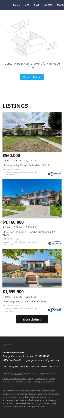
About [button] (48, 4)
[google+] (37, 411)
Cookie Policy (41, 378)
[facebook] (4, 411)
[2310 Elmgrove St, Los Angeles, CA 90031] (32, 268)
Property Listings (23, 381)
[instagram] (17, 411)
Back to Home (32, 77)
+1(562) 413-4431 (11, 360)
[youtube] (23, 411)
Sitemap (36, 381)
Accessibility (47, 381)
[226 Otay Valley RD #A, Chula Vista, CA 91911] (32, 132)
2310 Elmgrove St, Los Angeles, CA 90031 (24, 301)
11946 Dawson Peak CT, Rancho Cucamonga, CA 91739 (28, 233)
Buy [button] (27, 4)
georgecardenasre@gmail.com (43, 360)
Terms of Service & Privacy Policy (17, 378)
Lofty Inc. (18, 373)
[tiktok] (30, 411)
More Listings (32, 319)
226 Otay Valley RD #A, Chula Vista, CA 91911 (27, 165)
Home (16, 4)
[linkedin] (10, 411)
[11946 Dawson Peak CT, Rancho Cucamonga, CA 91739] (32, 198)
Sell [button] (37, 4)
